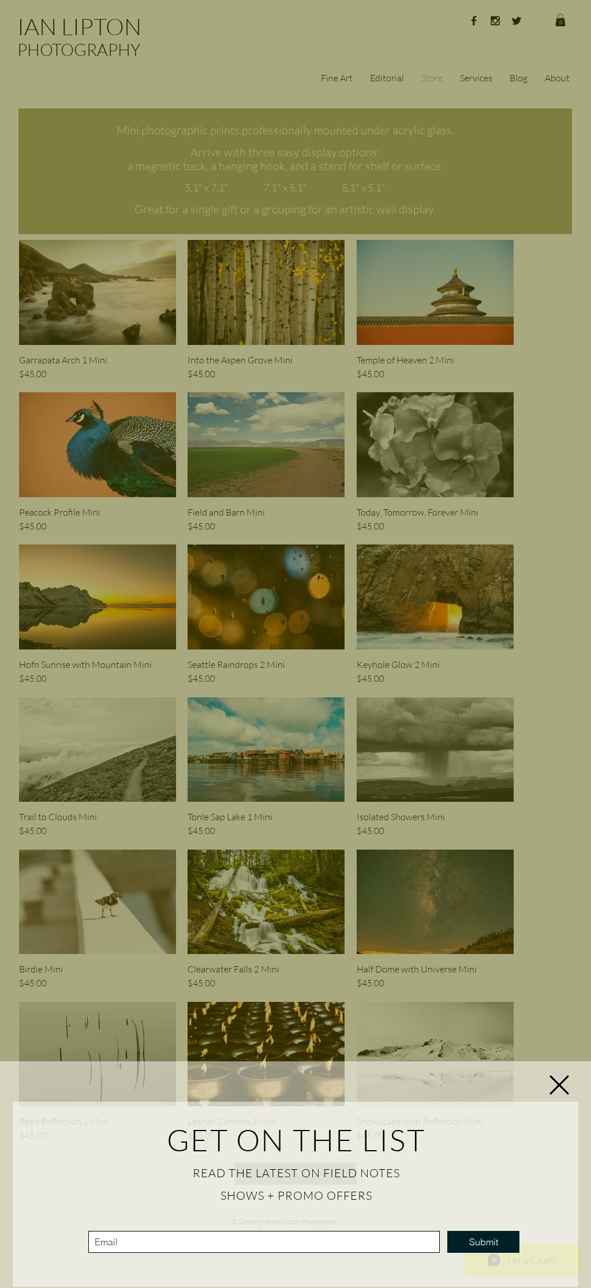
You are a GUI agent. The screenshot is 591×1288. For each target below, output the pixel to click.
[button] (559, 1085)
